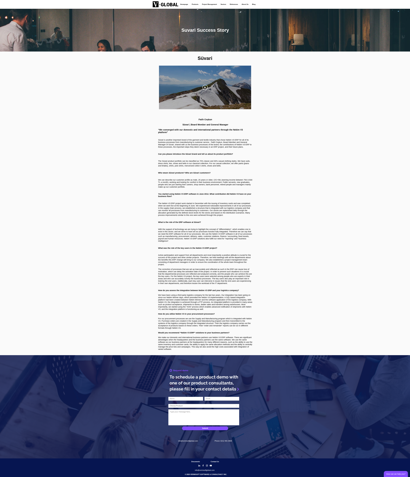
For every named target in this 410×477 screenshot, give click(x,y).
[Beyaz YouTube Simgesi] (210, 465)
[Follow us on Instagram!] (207, 465)
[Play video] (205, 87)
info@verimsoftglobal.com (188, 441)
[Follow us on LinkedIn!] (199, 465)
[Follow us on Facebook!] (203, 465)
